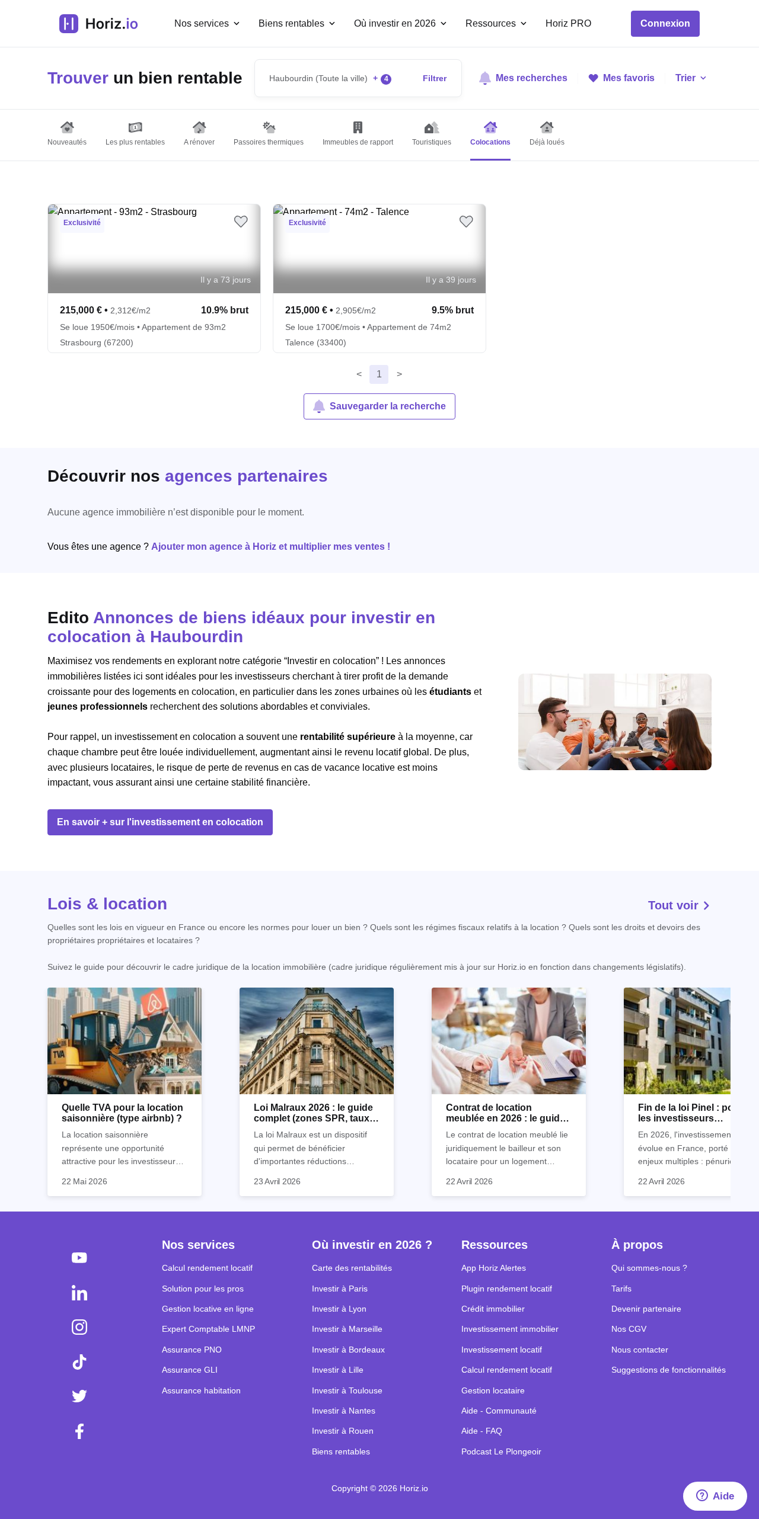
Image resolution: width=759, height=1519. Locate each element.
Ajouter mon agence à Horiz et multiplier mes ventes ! (270, 546)
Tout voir (675, 905)
